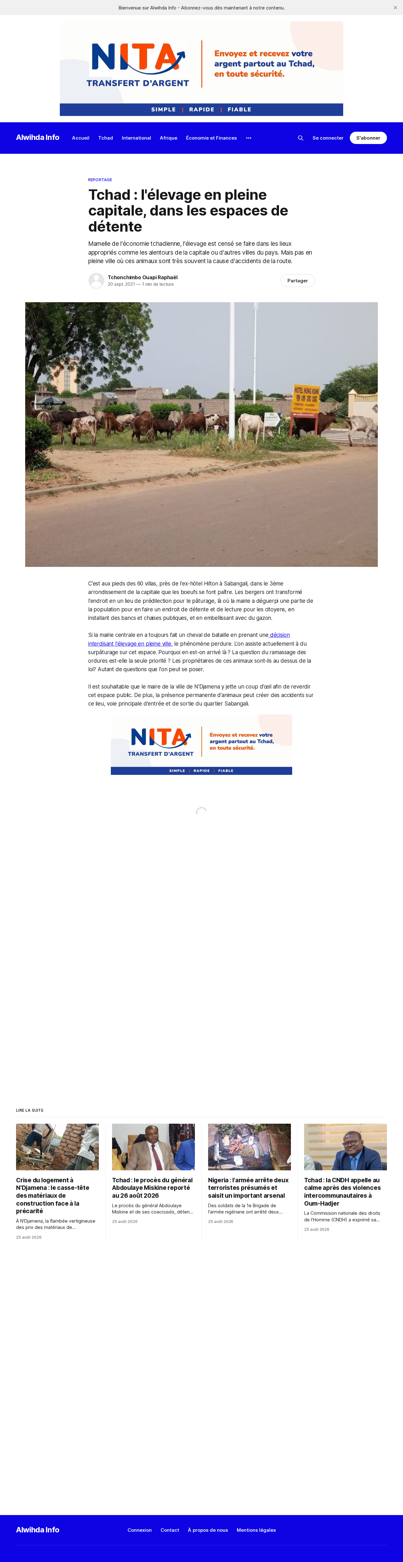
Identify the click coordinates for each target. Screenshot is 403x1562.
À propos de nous (208, 1530)
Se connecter (328, 138)
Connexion (140, 1530)
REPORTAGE (100, 179)
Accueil (80, 138)
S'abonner (368, 138)
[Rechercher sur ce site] (301, 138)
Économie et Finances (211, 138)
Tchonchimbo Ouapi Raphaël (143, 277)
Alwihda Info (38, 137)
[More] (249, 138)
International (136, 138)
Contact (170, 1530)
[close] (395, 8)
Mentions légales (256, 1530)
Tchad (105, 138)
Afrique (168, 138)
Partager (297, 281)
